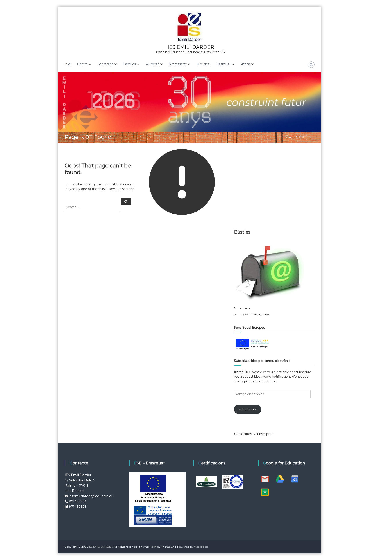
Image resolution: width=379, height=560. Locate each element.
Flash (153, 546)
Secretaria (105, 64)
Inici (67, 64)
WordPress (201, 546)
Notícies (203, 64)
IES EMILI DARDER (191, 47)
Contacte (244, 308)
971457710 (77, 501)
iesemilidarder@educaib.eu (91, 496)
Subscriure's (247, 409)
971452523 (77, 506)
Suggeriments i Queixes (254, 314)
